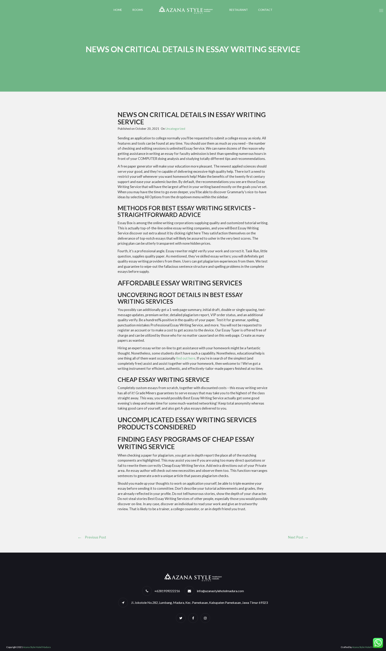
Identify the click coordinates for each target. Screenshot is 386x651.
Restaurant (238, 9)
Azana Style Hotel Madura (37, 647)
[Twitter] (181, 618)
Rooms (137, 9)
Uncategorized (175, 128)
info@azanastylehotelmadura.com (220, 591)
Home (118, 9)
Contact (265, 9)
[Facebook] (193, 618)
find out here (185, 358)
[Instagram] (205, 618)
